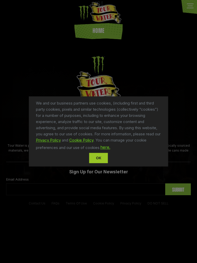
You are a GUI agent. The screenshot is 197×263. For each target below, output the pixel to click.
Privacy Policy (48, 140)
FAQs (56, 203)
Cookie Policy (81, 140)
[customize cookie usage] (116, 148)
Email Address (17, 179)
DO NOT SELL (158, 203)
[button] (113, 148)
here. (105, 147)
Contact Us (37, 203)
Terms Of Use (76, 203)
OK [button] (98, 157)
